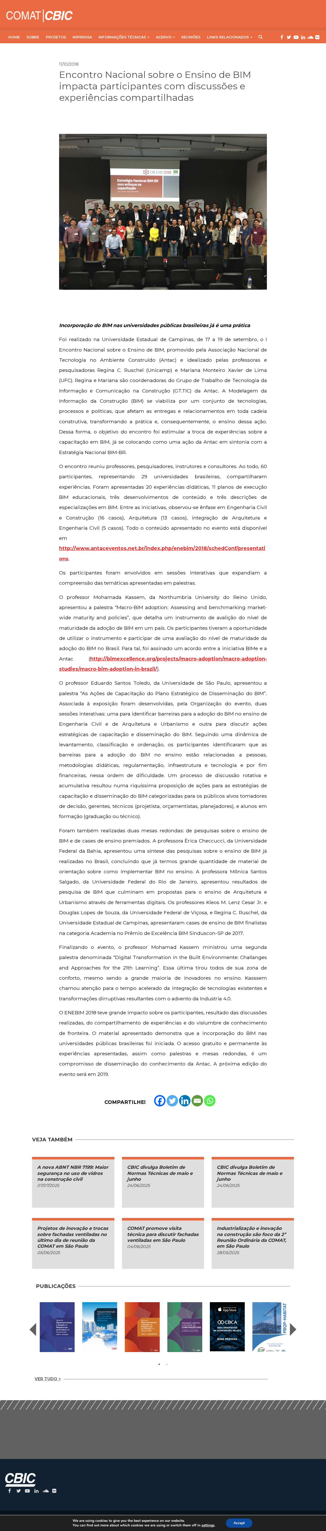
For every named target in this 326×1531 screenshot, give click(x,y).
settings (207, 1525)
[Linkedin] (185, 1100)
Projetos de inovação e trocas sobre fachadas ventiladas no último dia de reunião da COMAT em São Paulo (72, 1237)
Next (293, 1329)
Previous (33, 1329)
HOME (14, 37)
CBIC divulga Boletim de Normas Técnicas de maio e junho (160, 1173)
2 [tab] (166, 1364)
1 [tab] (159, 1364)
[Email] (197, 1100)
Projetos (56, 37)
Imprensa (82, 37)
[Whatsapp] (209, 1100)
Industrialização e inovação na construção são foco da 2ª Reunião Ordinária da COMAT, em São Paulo (251, 1237)
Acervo (163, 37)
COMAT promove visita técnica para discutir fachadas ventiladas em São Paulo (163, 1234)
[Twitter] (172, 1100)
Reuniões (190, 37)
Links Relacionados (228, 37)
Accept (239, 1523)
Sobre (32, 37)
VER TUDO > (48, 1379)
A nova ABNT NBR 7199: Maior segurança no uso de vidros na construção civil (72, 1173)
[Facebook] (160, 1100)
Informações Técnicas (122, 37)
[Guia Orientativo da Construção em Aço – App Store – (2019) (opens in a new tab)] (227, 1326)
